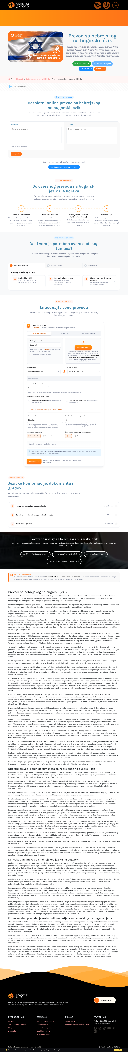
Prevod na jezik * (72, 367)
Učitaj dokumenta (83, 347)
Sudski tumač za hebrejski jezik (38, 79)
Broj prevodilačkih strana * (35, 384)
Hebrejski (14, 125)
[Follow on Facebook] (95, 1028)
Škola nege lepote (43, 1034)
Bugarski (69, 125)
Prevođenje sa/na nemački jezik (77, 1025)
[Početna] (9, 79)
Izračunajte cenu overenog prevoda (64, 167)
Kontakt (37, 1047)
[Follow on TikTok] (104, 1028)
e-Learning (12, 1031)
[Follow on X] (113, 1028)
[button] (115, 5)
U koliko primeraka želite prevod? (75, 416)
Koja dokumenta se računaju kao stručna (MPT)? (46, 409)
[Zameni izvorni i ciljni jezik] (64, 372)
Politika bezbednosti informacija (20, 1047)
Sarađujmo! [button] (106, 1000)
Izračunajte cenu (80, 64)
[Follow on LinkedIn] (95, 1031)
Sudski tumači (18, 79)
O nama (11, 1021)
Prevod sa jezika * (32, 367)
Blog (10, 1028)
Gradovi (99, 69)
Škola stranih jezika (44, 1028)
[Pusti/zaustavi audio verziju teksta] (10, 86)
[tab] (39, 333)
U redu (118, 1050)
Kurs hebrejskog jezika (94, 554)
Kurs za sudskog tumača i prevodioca (63, 561)
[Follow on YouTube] (109, 1028)
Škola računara (42, 1025)
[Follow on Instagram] (99, 1028)
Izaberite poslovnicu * (35, 340)
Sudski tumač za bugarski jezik (34, 554)
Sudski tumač (70, 1021)
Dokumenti (85, 69)
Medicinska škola (43, 1031)
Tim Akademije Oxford (17, 1025)
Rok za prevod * (31, 416)
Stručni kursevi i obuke (45, 1021)
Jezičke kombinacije (101, 64)
